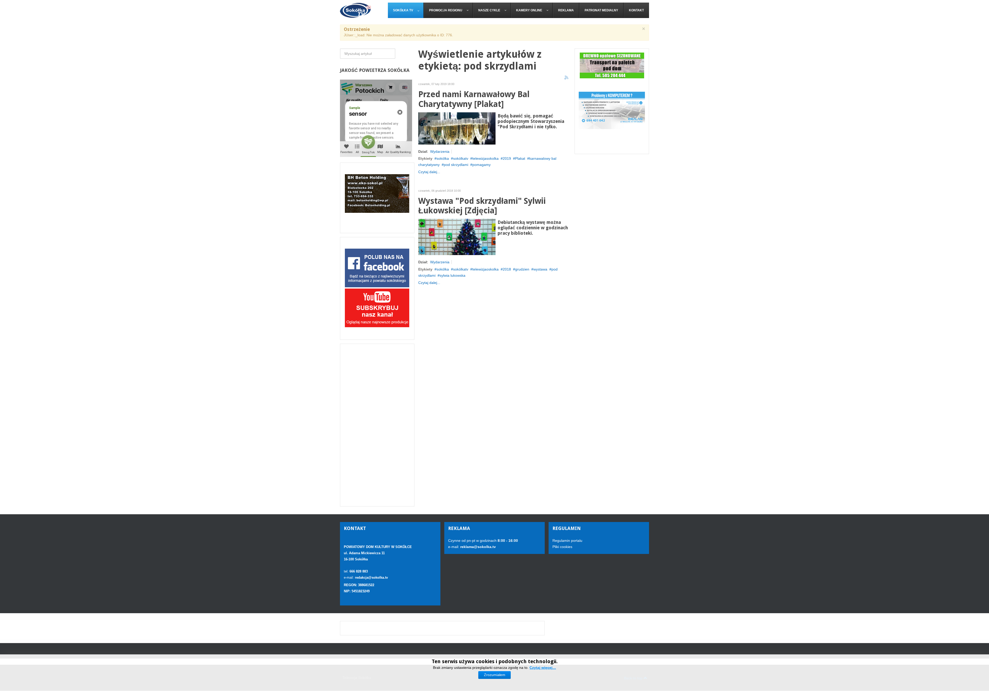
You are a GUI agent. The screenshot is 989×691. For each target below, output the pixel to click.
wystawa (540, 269)
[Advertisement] (377, 425)
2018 (507, 269)
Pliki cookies (562, 547)
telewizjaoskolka (485, 269)
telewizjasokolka (485, 158)
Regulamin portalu (567, 540)
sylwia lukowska (452, 275)
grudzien (522, 269)
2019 (507, 158)
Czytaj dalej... (429, 172)
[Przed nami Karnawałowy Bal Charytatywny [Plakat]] (457, 128)
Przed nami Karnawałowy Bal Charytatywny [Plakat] (474, 99)
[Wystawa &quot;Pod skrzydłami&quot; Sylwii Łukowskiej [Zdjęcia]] (457, 236)
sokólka (443, 158)
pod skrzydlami (456, 165)
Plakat (520, 158)
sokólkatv (460, 158)
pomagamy (481, 165)
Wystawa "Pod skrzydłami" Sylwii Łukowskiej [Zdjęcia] (482, 206)
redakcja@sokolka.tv (371, 577)
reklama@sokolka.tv (477, 547)
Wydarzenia (439, 151)
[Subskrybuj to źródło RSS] (567, 78)
